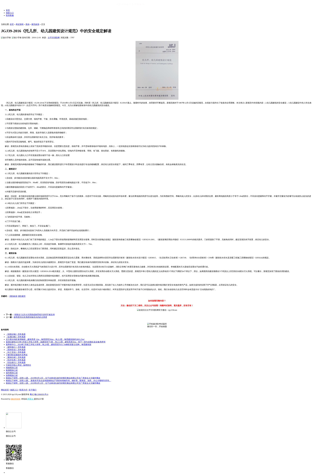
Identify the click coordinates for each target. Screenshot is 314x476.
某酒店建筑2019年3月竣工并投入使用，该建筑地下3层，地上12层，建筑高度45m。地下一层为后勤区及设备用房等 (55, 342)
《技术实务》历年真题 (16, 360)
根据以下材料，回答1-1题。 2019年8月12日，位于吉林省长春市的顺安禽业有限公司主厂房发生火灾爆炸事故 (53, 383)
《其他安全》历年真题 (16, 350)
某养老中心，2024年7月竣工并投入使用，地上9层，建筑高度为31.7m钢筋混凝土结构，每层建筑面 (48, 344)
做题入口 (10, 13)
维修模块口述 (12, 368)
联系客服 (10, 15)
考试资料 (20, 24)
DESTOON (15, 399)
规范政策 (35, 24)
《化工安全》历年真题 (16, 352)
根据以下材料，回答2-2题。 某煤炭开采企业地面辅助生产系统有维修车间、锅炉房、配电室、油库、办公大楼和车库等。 (58, 381)
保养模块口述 (12, 375)
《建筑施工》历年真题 (16, 347)
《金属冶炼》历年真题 (16, 337)
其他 (27, 24)
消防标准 (13, 296)
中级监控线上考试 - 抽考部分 (18, 365)
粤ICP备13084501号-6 (39, 394)
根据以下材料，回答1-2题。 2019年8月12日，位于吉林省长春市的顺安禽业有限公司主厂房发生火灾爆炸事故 (53, 378)
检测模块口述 (12, 370)
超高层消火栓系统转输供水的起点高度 (30, 317)
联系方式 (23, 390)
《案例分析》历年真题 (16, 357)
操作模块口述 (12, 373)
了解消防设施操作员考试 (16, 355)
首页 (8, 10)
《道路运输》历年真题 (16, 334)
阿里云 (30, 399)
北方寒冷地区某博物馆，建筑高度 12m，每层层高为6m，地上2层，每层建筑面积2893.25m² (45, 339)
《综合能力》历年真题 (16, 362)
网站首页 (5, 390)
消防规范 (22, 296)
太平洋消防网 (54, 38)
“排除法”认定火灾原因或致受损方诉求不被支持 (34, 315)
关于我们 (32, 390)
